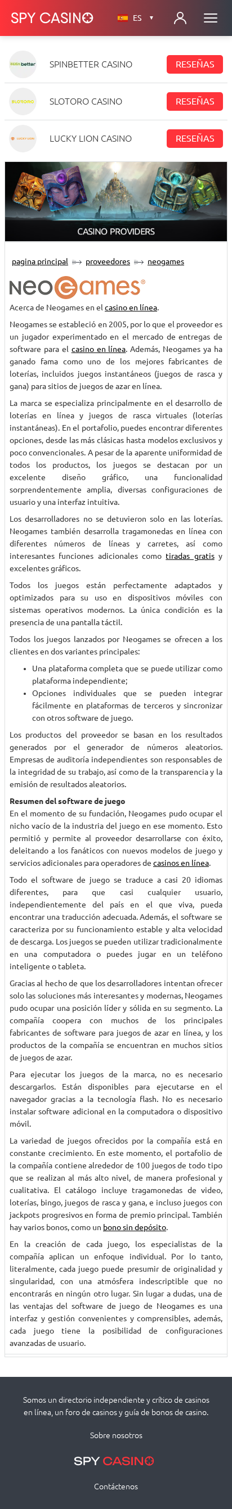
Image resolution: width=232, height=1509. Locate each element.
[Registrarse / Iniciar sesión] (180, 18)
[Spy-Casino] (52, 18)
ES (143, 17)
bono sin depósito (134, 1227)
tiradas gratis (190, 556)
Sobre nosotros (116, 1435)
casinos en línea (181, 863)
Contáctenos (116, 1486)
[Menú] (210, 18)
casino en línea (131, 307)
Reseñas (195, 64)
